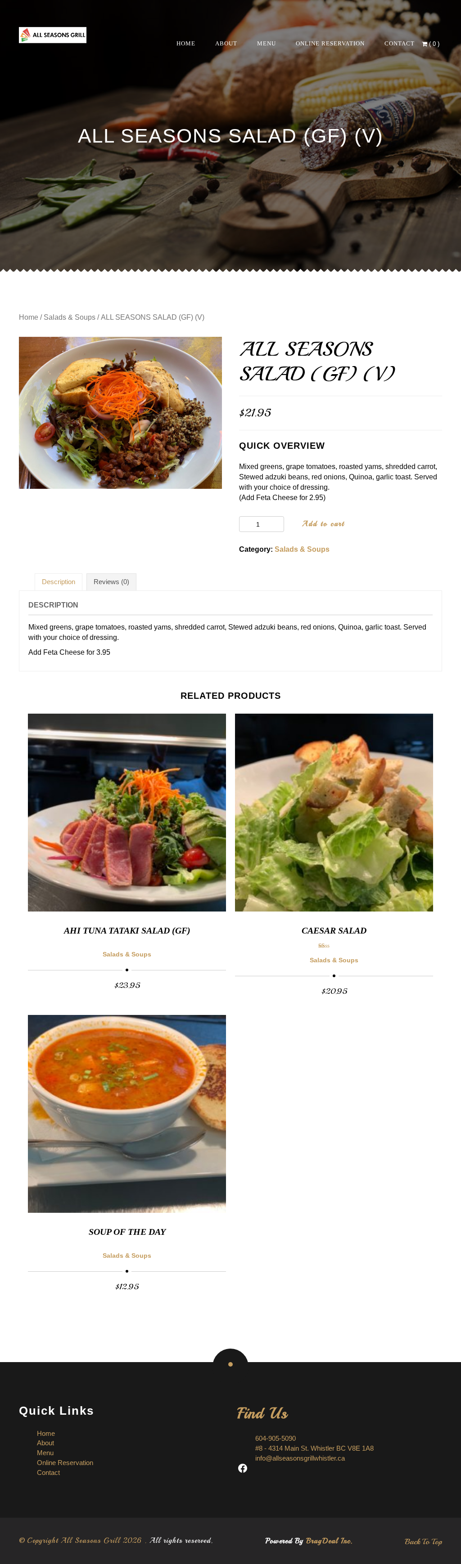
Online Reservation (330, 43)
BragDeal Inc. (329, 1541)
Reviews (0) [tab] (111, 581)
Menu (266, 43)
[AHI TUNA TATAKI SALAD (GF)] (127, 813)
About (226, 43)
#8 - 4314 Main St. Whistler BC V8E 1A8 (314, 1448)
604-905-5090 (275, 1438)
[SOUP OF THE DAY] (127, 1114)
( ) (434, 44)
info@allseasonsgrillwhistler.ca (300, 1458)
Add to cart (323, 523)
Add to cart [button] (127, 985)
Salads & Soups (69, 317)
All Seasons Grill (90, 1540)
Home (185, 43)
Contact (399, 43)
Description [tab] (58, 581)
